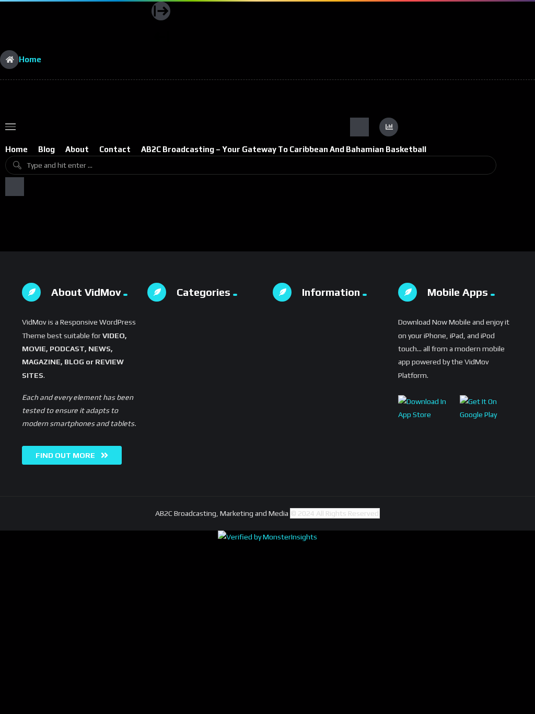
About (77, 149)
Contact (115, 149)
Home (16, 149)
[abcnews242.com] (76, 26)
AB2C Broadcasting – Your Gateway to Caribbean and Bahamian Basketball (283, 149)
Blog (46, 149)
